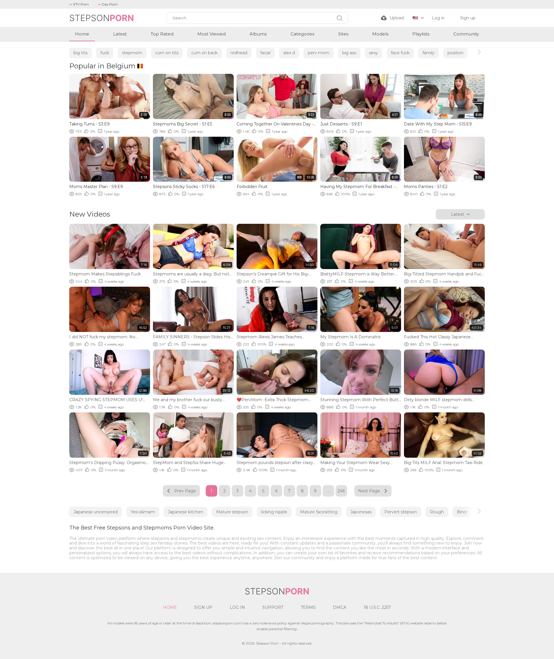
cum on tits (166, 52)
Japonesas (360, 512)
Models (380, 34)
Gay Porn (110, 4)
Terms (308, 607)
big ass (349, 52)
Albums (258, 34)
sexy (373, 52)
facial (265, 52)
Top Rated (162, 34)
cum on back (204, 52)
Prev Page (185, 490)
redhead (239, 52)
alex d (289, 52)
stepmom (132, 52)
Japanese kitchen (185, 512)
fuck (104, 52)
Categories (302, 34)
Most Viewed (211, 34)
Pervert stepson (400, 512)
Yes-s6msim (143, 512)
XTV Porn (81, 4)
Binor (462, 512)
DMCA (339, 607)
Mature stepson (232, 512)
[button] (474, 52)
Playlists (420, 34)
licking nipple (274, 512)
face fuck (400, 52)
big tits (80, 52)
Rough (437, 512)
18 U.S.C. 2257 (377, 607)
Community (466, 34)
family (428, 52)
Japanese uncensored (96, 512)
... (328, 490)
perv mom (318, 52)
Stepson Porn (267, 643)
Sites (343, 34)
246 (341, 490)
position (455, 52)
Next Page (369, 490)
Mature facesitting (318, 512)
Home (82, 34)
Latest (120, 34)
